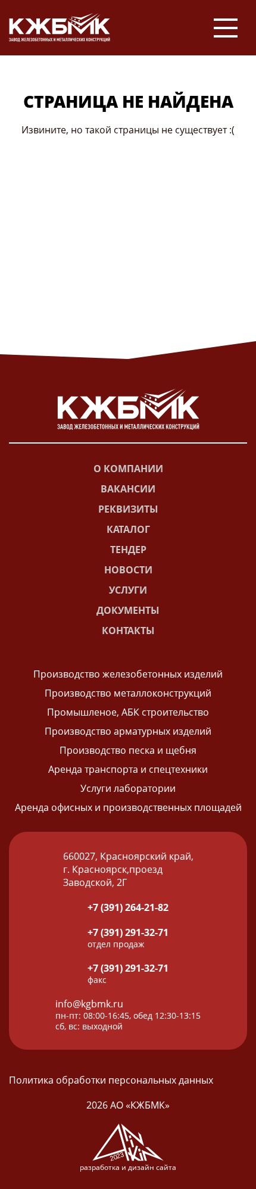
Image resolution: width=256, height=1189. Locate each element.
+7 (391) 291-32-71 (128, 932)
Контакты (128, 630)
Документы (128, 610)
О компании (128, 468)
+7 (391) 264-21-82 (128, 907)
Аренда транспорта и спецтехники (128, 769)
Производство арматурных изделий (128, 731)
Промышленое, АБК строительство (128, 712)
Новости (128, 569)
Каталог (128, 529)
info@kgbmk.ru (89, 1003)
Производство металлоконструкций (128, 693)
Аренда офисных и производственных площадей (128, 807)
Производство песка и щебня (128, 750)
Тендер (128, 549)
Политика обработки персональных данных (111, 1080)
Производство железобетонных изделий (128, 674)
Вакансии (128, 488)
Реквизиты (128, 509)
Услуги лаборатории (128, 788)
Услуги (128, 590)
